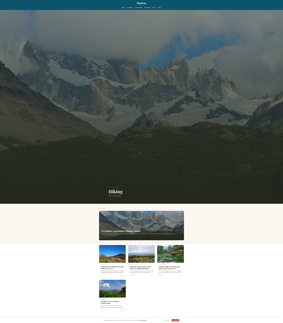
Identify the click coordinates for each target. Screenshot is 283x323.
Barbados (130, 7)
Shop (154, 7)
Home (123, 7)
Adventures (138, 7)
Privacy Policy (143, 320)
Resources (147, 7)
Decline (167, 320)
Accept (175, 320)
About (159, 7)
